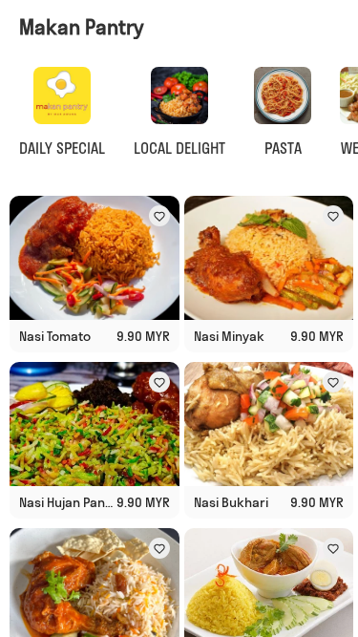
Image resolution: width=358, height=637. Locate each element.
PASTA (283, 148)
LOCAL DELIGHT (179, 148)
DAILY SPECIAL (62, 148)
